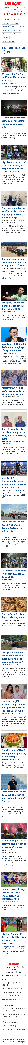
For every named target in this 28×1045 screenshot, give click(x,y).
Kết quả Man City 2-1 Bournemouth (13, 491)
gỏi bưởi (7, 763)
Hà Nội (14, 179)
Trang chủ (6, 19)
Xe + (11, 37)
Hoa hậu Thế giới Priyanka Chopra (12, 717)
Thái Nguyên (5, 133)
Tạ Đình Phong (15, 361)
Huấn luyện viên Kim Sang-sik (10, 947)
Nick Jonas (10, 723)
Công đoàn (6, 30)
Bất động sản (7, 34)
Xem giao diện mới (9, 41)
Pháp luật (6, 27)
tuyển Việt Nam (10, 814)
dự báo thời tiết (13, 585)
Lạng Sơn (4, 272)
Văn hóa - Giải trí (17, 30)
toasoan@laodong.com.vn (14, 999)
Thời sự (13, 27)
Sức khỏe (17, 34)
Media (20, 19)
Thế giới (5, 37)
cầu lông (20, 317)
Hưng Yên (4, 226)
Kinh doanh (14, 23)
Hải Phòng (4, 668)
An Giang (4, 537)
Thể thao (6, 23)
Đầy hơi (3, 624)
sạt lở (22, 87)
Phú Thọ (4, 87)
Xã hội (13, 19)
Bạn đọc (21, 27)
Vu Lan (22, 400)
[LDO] (14, 65)
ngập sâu (4, 278)
